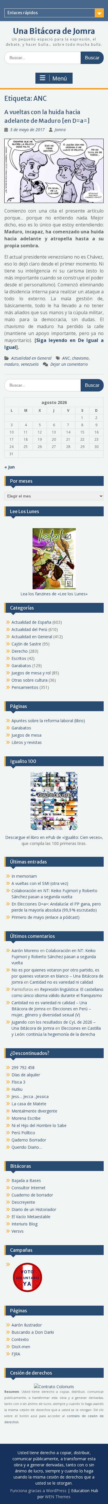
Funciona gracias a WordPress (38, 1490)
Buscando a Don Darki (33, 1332)
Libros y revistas (27, 742)
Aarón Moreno (25, 950)
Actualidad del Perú (29, 629)
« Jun (9, 467)
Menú (59, 78)
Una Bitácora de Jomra (54, 31)
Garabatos (21, 665)
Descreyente (23, 1202)
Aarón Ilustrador (27, 1325)
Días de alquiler (26, 1074)
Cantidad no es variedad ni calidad (61, 982)
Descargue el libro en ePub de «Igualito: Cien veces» (53, 837)
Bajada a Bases (26, 1180)
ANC (66, 358)
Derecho (20, 651)
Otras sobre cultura (30, 680)
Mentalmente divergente (34, 1111)
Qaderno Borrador (29, 1140)
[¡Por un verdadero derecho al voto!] (27, 1291)
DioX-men (21, 1346)
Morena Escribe (26, 1118)
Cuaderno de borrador (32, 1195)
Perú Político (23, 1132)
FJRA (16, 1354)
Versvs (18, 1231)
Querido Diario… (27, 1147)
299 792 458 (23, 1067)
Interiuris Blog (24, 1224)
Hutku (17, 1089)
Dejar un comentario (69, 364)
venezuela (30, 364)
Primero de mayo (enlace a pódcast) (45, 917)
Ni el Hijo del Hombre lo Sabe (39, 1125)
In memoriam (24, 876)
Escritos (19, 658)
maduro (11, 364)
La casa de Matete (29, 1103)
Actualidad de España (31, 622)
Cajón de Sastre (26, 644)
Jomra (60, 129)
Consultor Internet (29, 1187)
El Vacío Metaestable (31, 1216)
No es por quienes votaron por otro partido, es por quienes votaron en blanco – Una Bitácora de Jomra (57, 976)
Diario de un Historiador (34, 1209)
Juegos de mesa (26, 735)
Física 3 (18, 1082)
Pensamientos (25, 687)
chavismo (80, 358)
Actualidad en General (31, 358)
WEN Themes (58, 1496)
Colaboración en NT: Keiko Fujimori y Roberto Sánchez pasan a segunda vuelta (54, 956)
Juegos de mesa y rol (31, 673)
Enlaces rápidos (22, 12)
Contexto (20, 1339)
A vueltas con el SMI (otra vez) (40, 883)
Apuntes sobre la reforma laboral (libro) (48, 720)
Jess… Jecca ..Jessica (30, 1096)
